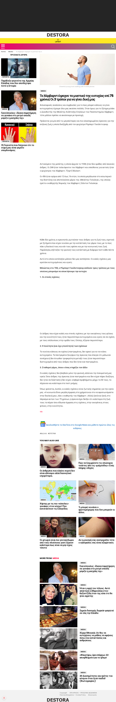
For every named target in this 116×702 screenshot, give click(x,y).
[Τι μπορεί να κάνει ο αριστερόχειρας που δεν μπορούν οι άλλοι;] (97, 492)
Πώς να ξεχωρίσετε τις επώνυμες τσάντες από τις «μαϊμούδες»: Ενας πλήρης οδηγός (96, 465)
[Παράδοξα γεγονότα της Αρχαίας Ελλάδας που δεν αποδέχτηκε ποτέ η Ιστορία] (18, 68)
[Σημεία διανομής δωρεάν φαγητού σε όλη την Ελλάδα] (58, 616)
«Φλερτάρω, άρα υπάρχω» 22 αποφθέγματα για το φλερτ (94, 656)
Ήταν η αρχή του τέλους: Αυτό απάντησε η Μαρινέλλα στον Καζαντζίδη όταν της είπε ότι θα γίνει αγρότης (96, 592)
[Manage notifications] (4, 698)
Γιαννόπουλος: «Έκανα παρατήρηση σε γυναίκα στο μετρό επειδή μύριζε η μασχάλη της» (97, 569)
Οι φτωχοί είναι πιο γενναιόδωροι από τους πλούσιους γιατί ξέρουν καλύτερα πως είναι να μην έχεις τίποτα (57, 543)
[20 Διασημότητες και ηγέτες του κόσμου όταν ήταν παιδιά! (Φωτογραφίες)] (58, 680)
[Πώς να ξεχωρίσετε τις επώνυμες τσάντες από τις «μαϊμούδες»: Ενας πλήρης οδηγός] (97, 452)
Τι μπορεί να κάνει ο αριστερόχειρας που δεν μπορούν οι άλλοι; (97, 510)
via (41, 411)
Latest (58, 42)
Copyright (63, 693)
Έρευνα (52, 433)
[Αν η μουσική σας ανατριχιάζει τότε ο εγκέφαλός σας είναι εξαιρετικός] (97, 527)
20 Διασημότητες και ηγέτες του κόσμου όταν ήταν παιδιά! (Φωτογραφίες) (96, 678)
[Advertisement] (58, 16)
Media (43, 467)
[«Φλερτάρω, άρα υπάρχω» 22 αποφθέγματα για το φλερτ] (58, 660)
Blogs (44, 433)
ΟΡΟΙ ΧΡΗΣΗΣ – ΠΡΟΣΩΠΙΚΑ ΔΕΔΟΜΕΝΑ (83, 693)
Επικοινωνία (92, 695)
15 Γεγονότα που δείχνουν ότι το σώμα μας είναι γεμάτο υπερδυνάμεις (17, 148)
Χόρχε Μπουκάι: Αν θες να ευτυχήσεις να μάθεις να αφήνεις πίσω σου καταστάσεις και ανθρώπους (96, 636)
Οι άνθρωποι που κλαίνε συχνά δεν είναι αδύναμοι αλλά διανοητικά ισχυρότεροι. (57, 473)
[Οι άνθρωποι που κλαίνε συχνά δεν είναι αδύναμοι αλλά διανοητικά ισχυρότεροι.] (58, 456)
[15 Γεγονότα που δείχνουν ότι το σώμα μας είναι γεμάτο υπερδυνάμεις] (18, 132)
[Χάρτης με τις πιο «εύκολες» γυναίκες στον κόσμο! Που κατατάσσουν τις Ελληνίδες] (58, 490)
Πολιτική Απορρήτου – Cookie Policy (73, 695)
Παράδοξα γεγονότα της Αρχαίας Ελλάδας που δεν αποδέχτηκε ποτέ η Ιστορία (17, 83)
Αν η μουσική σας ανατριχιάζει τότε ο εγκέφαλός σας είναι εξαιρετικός (96, 541)
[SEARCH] (113, 46)
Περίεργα (5, 77)
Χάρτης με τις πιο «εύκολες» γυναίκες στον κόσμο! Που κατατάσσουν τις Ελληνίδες (54, 506)
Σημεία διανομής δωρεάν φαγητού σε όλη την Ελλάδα (97, 612)
